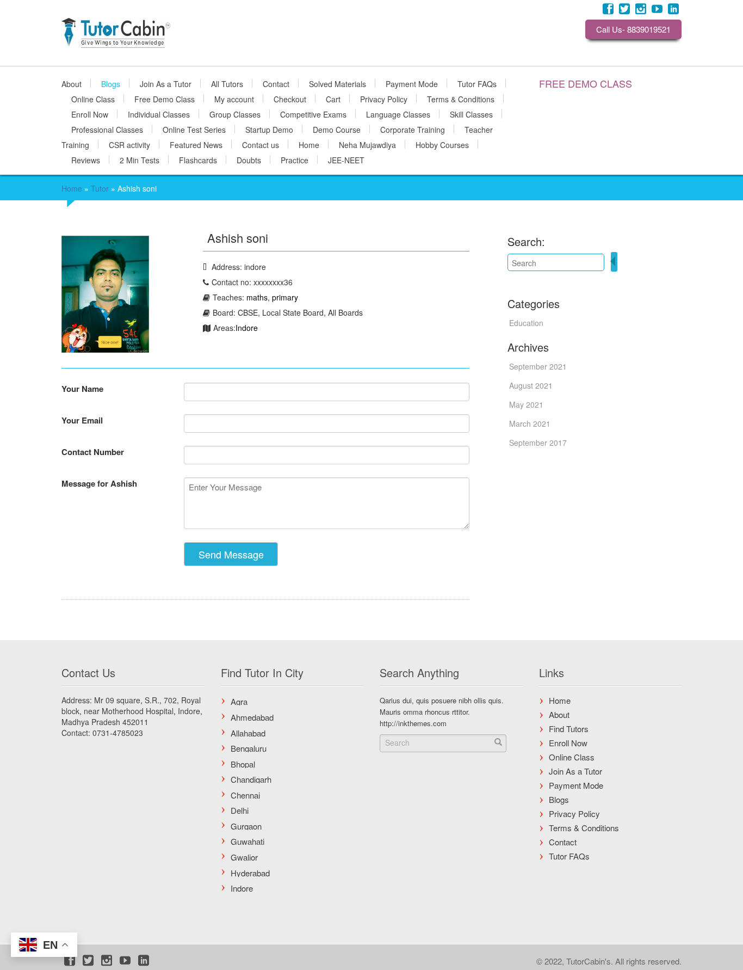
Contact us (260, 144)
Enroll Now (89, 113)
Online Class (93, 98)
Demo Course (337, 129)
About (71, 83)
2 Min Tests (139, 159)
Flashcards (198, 159)
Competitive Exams (313, 113)
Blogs (110, 83)
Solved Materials (337, 83)
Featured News (196, 144)
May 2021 (526, 404)
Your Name (82, 389)
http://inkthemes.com (413, 723)
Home (309, 144)
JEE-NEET (346, 159)
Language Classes (398, 113)
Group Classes (235, 113)
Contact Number (92, 452)
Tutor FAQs (477, 83)
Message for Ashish (99, 483)
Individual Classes (159, 113)
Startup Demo (269, 129)
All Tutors (227, 83)
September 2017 (538, 442)
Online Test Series (194, 129)
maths (257, 297)
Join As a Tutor (165, 83)
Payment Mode (412, 83)
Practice (294, 159)
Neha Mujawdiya (367, 144)
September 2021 (538, 366)
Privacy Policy (383, 98)
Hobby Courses (442, 144)
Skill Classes (471, 113)
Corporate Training (412, 129)
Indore (247, 327)
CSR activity (129, 144)
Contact (276, 83)
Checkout (290, 98)
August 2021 (531, 385)
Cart (333, 98)
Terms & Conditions (460, 98)
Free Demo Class (164, 98)
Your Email (82, 420)
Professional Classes (107, 129)
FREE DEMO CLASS (585, 83)
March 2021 (529, 423)
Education (526, 322)
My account (234, 98)
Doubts (249, 159)
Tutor (100, 188)
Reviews (85, 159)
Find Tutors (569, 728)
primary (285, 297)
